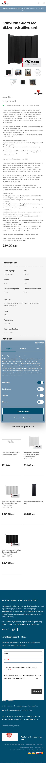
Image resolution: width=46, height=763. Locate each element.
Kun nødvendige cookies (23, 418)
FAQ (30, 710)
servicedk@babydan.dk (10, 726)
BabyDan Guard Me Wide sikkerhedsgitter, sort (11, 552)
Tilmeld (37, 691)
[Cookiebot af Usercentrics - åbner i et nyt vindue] (34, 343)
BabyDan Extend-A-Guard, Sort (34, 502)
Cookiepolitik (8, 683)
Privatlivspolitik (30, 678)
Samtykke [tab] (8, 348)
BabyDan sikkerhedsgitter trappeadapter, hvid (11, 453)
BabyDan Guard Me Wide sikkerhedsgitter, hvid (11, 503)
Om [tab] (38, 348)
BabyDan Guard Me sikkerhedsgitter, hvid (31, 454)
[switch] (40, 389)
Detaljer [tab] (23, 348)
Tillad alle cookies (23, 411)
